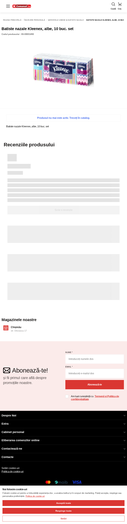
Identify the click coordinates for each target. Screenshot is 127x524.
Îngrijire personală (34, 20)
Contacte (7, 457)
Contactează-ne (12, 448)
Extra (5, 423)
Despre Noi (9, 415)
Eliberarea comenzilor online (20, 440)
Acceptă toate (63, 503)
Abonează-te (95, 384)
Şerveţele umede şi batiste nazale (66, 20)
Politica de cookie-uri (13, 471)
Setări (64, 518)
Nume (69, 352)
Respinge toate (63, 511)
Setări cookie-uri (11, 468)
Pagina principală (12, 20)
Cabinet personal (13, 432)
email (69, 367)
